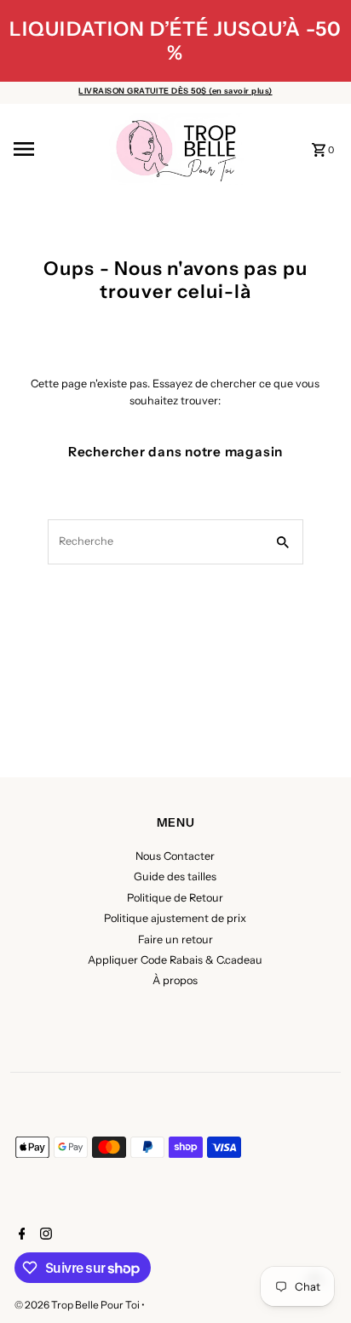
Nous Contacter (175, 856)
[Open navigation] (55, 149)
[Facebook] (20, 1235)
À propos (175, 980)
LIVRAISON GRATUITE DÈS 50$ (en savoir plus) (175, 90)
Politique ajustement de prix (175, 918)
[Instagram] (44, 1235)
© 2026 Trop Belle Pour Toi (77, 1304)
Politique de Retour (175, 897)
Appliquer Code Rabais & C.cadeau (175, 960)
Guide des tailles (175, 876)
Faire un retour (175, 939)
